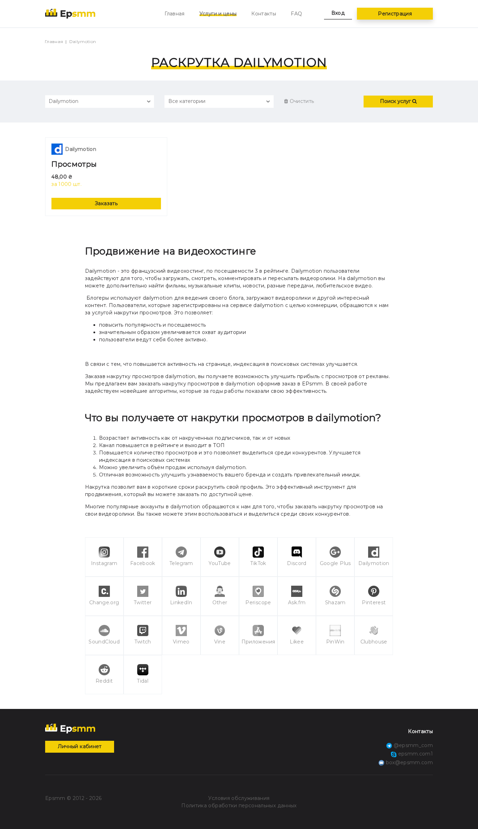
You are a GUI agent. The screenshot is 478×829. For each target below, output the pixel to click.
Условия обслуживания (238, 798)
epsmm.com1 (414, 754)
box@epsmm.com (409, 762)
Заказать (106, 203)
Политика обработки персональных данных (238, 805)
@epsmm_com (412, 745)
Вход (338, 13)
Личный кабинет (80, 746)
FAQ (296, 14)
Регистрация (395, 14)
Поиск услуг (396, 101)
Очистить (301, 101)
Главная (174, 14)
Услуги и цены (218, 14)
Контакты (263, 14)
